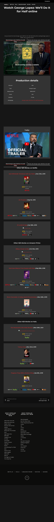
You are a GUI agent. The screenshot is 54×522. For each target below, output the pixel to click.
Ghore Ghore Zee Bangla (26, 434)
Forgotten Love (7, 437)
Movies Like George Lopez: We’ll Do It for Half (39, 40)
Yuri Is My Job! (24, 446)
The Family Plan (7, 459)
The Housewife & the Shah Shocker (22, 327)
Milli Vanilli (6, 435)
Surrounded (6, 440)
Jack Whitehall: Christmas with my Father (22, 174)
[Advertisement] (27, 24)
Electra (22, 429)
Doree (22, 444)
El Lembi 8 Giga (22, 225)
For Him (22, 449)
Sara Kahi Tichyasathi (25, 441)
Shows (33, 4)
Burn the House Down (25, 421)
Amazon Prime (22, 4)
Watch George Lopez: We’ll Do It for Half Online (15, 40)
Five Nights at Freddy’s (9, 457)
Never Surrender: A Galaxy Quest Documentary (22, 297)
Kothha (22, 436)
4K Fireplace (23, 200)
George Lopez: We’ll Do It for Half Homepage (32, 100)
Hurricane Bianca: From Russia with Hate (22, 268)
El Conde (6, 439)
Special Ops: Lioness (25, 432)
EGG (8, 400)
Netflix (12, 4)
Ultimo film (6, 454)
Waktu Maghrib (7, 452)
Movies (29, 4)
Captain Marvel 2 (7, 429)
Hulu (16, 4)
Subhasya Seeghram (25, 442)
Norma (5, 445)
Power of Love (7, 450)
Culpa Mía (6, 444)
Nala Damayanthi (24, 419)
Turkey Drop (22, 347)
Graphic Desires (7, 424)
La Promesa (23, 437)
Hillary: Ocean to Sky (22, 249)
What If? (6, 455)
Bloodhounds (23, 431)
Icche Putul (23, 451)
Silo (21, 426)
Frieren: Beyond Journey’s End (27, 422)
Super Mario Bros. (8, 434)
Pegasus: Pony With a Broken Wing (22, 373)
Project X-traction (8, 442)
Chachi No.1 (23, 447)
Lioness (22, 424)
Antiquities (43, 400)
